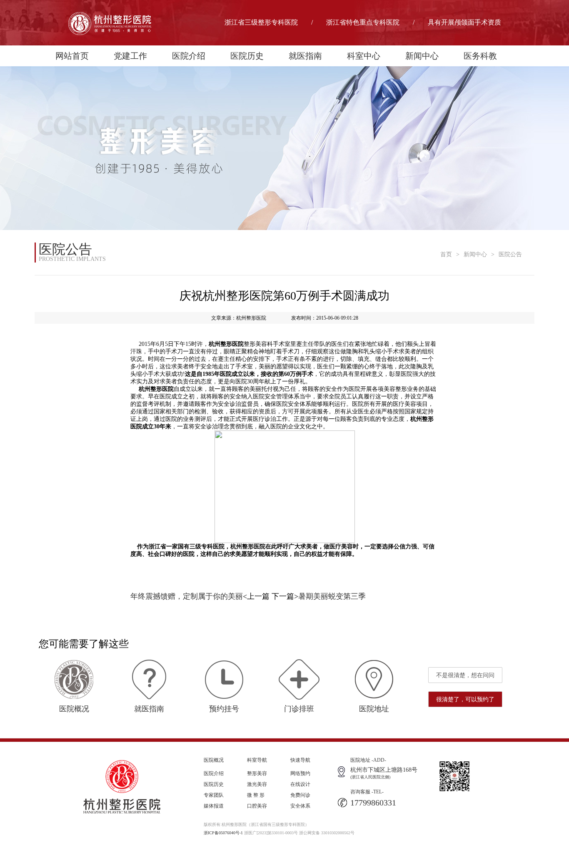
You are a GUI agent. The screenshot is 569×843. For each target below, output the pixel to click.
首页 (446, 254)
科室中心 (363, 55)
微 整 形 (256, 795)
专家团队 (214, 795)
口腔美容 (257, 806)
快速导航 (300, 760)
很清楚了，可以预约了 (465, 699)
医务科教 (480, 55)
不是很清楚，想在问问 (465, 675)
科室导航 (257, 760)
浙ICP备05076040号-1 (223, 832)
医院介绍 (188, 55)
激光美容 (257, 784)
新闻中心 (422, 55)
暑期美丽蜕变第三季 (332, 596)
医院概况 (214, 760)
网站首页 (72, 55)
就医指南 (305, 55)
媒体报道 (214, 806)
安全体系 (300, 806)
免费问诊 (300, 795)
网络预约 (300, 773)
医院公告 (510, 254)
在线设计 (300, 784)
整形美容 (257, 773)
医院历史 (247, 55)
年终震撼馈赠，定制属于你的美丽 (186, 596)
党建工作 (130, 55)
